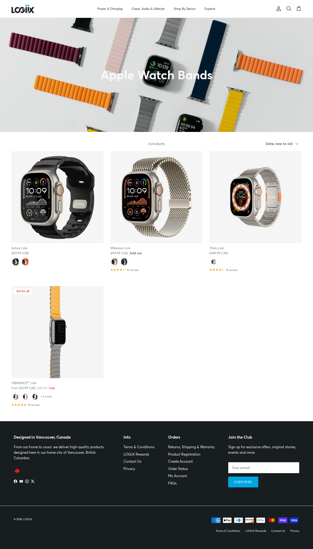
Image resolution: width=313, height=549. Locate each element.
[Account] (277, 8)
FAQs (172, 483)
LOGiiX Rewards (136, 454)
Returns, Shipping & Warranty (191, 447)
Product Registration (184, 454)
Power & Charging (110, 9)
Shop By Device (184, 9)
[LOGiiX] (22, 9)
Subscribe (243, 482)
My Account (177, 476)
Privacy (129, 469)
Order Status (178, 469)
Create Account (180, 461)
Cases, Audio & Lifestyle (148, 9)
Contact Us (132, 461)
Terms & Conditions (139, 447)
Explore (210, 9)
